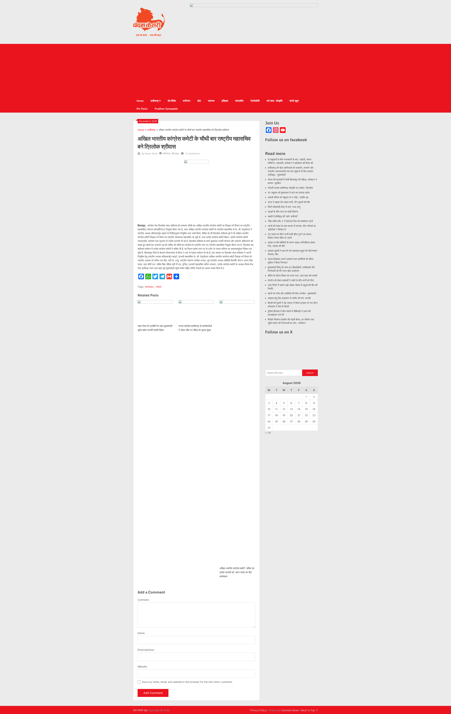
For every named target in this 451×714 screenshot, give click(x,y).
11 (276, 409)
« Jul (268, 432)
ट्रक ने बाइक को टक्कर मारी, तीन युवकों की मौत (289, 202)
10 (269, 409)
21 (299, 415)
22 (306, 415)
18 (276, 415)
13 (291, 409)
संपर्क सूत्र (294, 101)
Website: (142, 666)
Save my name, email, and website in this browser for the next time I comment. (187, 681)
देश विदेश (172, 101)
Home (140, 101)
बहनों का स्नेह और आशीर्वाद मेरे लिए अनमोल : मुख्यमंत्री (292, 293)
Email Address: (146, 649)
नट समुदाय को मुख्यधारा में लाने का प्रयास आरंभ (289, 192)
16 (314, 409)
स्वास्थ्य (211, 101)
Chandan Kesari (290, 710)
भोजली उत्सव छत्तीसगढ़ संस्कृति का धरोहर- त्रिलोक (290, 187)
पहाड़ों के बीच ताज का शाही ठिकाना (283, 211)
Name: (141, 633)
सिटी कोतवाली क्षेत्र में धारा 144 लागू (284, 206)
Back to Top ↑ (309, 710)
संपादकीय (239, 101)
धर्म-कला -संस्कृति (274, 101)
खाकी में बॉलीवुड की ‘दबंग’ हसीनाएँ (282, 216)
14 (298, 409)
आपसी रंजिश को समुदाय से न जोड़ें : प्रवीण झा (288, 197)
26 (283, 421)
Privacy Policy (258, 710)
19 (283, 415)
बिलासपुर (175, 153)
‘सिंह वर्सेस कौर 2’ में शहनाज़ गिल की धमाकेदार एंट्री (290, 221)
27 (291, 421)
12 (284, 409)
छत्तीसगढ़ (155, 101)
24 (268, 421)
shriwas (149, 286)
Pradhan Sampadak (166, 109)
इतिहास (225, 101)
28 (298, 421)
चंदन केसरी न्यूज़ (140, 710)
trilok (158, 286)
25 (276, 421)
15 (306, 409)
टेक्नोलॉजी (255, 101)
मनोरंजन (186, 101)
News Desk (151, 153)
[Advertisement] (225, 70)
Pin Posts (142, 109)
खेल (199, 101)
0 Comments (193, 153)
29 (306, 421)
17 (269, 415)
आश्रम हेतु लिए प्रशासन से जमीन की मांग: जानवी (289, 298)
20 (291, 415)
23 (314, 415)
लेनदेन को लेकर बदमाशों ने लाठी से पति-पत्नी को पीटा (291, 280)
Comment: (143, 599)
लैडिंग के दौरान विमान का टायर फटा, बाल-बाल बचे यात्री (292, 275)
